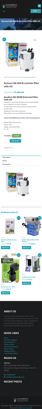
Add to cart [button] (5, 247)
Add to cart (15, 141)
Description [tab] (6, 157)
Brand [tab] (5, 161)
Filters (10, 77)
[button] (39, 5)
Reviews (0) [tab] (6, 164)
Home (5, 77)
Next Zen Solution (25, 408)
